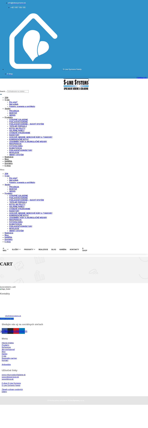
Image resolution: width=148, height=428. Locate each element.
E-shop (8, 166)
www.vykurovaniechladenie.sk (14, 375)
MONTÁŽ (13, 113)
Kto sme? (13, 102)
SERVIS (12, 115)
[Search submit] (1, 94)
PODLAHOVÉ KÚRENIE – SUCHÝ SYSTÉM (26, 124)
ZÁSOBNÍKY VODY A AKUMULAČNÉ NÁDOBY (28, 141)
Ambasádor (6, 364)
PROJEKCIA (14, 111)
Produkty (9, 117)
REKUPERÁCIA (15, 144)
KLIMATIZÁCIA (15, 148)
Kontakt (5, 360)
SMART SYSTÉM (16, 155)
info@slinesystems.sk (13, 316)
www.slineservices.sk (10, 377)
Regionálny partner (9, 358)
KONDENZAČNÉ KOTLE (19, 139)
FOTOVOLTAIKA (16, 146)
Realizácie (9, 157)
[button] (46, 170)
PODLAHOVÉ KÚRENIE (18, 122)
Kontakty (9, 163)
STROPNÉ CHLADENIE (18, 120)
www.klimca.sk (8, 379)
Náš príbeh (13, 104)
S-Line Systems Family (11, 385)
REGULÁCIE (14, 152)
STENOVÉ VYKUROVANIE (19, 133)
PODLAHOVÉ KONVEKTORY (20, 150)
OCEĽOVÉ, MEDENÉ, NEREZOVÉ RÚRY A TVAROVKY (30, 137)
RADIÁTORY (14, 135)
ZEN (6, 98)
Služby (7, 109)
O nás (7, 100)
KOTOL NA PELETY (17, 128)
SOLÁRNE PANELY (17, 130)
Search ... (3, 91)
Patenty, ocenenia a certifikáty (22, 106)
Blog (7, 159)
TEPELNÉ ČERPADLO (18, 126)
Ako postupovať (8, 349)
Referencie (6, 347)
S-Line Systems (11, 383)
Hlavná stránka (8, 343)
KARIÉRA (8, 161)
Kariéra (4, 354)
